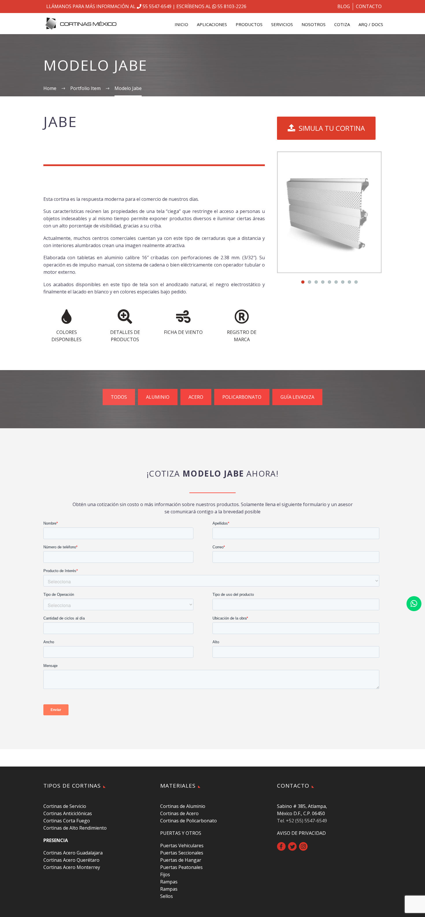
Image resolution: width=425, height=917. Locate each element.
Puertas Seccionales (181, 853)
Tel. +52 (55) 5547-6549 (302, 820)
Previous (283, 212)
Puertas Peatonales (181, 867)
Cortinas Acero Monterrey (71, 867)
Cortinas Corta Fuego (66, 820)
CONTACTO (369, 6)
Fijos (165, 874)
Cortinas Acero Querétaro (71, 860)
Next (376, 212)
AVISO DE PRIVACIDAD (301, 833)
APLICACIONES (212, 24)
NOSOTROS (314, 24)
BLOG (343, 6)
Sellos (166, 896)
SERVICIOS (282, 24)
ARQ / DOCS (371, 24)
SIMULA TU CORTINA (326, 128)
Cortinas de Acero (179, 813)
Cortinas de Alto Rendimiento (75, 828)
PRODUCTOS (249, 24)
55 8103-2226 (231, 6)
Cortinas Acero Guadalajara (73, 853)
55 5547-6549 (156, 6)
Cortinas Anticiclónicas (67, 813)
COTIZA (342, 24)
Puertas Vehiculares (182, 845)
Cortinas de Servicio (64, 806)
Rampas (169, 882)
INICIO (181, 24)
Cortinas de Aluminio (182, 806)
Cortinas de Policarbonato (188, 820)
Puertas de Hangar (180, 860)
